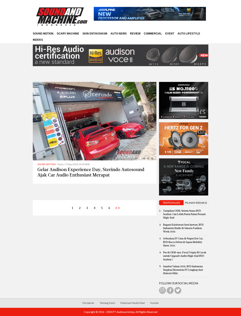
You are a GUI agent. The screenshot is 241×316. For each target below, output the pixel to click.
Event (169, 33)
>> (116, 207)
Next (152, 118)
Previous (37, 118)
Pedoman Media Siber (132, 302)
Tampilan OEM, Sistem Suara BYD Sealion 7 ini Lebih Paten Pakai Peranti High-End (184, 214)
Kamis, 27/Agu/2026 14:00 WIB (63, 164)
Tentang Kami (107, 302)
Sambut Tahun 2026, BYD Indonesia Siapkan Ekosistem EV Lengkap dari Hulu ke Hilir (183, 270)
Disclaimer (88, 302)
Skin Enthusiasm (94, 33)
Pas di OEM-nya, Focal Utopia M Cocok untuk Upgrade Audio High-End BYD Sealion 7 (184, 256)
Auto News (118, 33)
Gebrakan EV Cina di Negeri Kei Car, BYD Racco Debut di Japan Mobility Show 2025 (183, 242)
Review (135, 33)
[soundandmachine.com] (62, 16)
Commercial (153, 33)
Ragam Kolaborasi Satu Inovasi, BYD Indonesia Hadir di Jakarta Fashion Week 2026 (183, 228)
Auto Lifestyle (189, 33)
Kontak (154, 302)
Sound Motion (43, 33)
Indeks (38, 39)
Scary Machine (68, 33)
